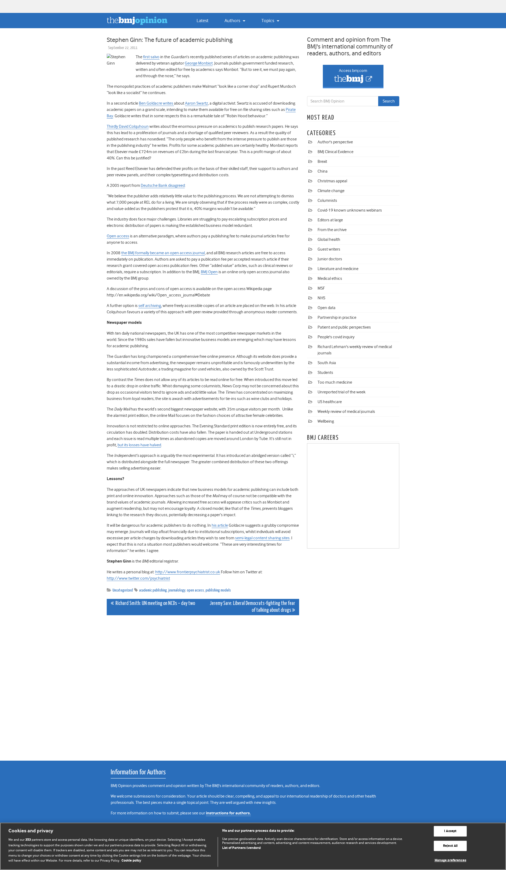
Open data (326, 307)
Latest (202, 20)
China (323, 171)
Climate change (331, 190)
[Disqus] (203, 685)
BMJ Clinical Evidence (335, 151)
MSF (321, 288)
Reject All (450, 846)
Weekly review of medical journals (346, 411)
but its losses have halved (139, 445)
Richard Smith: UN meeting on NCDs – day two (154, 603)
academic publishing (153, 590)
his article (220, 525)
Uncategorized (123, 590)
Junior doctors (330, 259)
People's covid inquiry (336, 337)
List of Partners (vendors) (241, 848)
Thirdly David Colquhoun (128, 126)
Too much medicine (335, 382)
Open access (118, 236)
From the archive (332, 229)
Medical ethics (330, 278)
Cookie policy (131, 861)
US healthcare (330, 401)
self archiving (149, 305)
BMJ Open (209, 272)
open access (195, 590)
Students (325, 372)
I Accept (450, 831)
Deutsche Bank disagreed (163, 185)
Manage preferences (450, 860)
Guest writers (329, 249)
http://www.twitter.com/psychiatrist (138, 578)
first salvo (151, 57)
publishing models (218, 590)
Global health (329, 239)
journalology (176, 590)
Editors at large (330, 220)
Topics (268, 20)
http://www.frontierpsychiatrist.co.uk (187, 572)
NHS (321, 298)
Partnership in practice (337, 317)
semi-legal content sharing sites (262, 538)
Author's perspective (335, 142)
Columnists (327, 200)
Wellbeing (326, 421)
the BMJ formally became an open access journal (163, 253)
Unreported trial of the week (342, 392)
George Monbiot (199, 63)
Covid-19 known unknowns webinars (350, 210)
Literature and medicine (338, 268)
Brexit (322, 161)
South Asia (327, 362)
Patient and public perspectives (344, 327)
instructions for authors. (228, 813)
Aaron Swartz (196, 103)
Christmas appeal (332, 181)
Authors (233, 20)
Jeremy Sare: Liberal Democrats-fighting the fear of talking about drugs (252, 607)
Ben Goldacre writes (156, 103)
